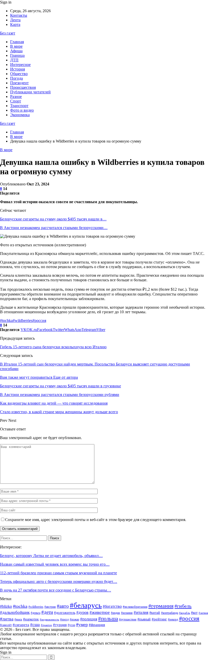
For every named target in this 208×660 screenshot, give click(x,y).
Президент (19, 83)
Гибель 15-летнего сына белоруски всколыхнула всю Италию (53, 347)
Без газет (7, 33)
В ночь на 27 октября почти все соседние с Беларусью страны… (55, 590)
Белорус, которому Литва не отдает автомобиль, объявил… (51, 555)
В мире (16, 46)
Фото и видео (22, 110)
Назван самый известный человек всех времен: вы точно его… (55, 564)
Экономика (20, 115)
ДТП (14, 60)
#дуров (82, 612)
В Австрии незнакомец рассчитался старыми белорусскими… (54, 227)
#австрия (50, 607)
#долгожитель (64, 613)
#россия (39, 320)
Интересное (20, 64)
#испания (127, 613)
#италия (141, 612)
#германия (161, 606)
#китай (154, 613)
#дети (47, 612)
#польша (108, 619)
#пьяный (144, 619)
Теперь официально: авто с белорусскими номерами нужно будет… (58, 581)
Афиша (16, 51)
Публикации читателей (30, 92)
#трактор (46, 625)
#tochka (6, 320)
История (17, 69)
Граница (17, 55)
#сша (35, 624)
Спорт (15, 101)
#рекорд (173, 619)
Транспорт (19, 105)
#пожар (74, 619)
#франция (97, 625)
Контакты (18, 15)
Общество (19, 74)
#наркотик (31, 619)
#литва (6, 618)
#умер (82, 624)
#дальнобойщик (15, 612)
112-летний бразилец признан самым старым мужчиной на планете (58, 573)
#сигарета (21, 625)
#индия (115, 613)
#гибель (183, 606)
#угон (71, 625)
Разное (16, 96)
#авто (63, 606)
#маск (18, 619)
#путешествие (127, 619)
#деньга (35, 613)
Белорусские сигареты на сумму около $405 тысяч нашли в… (53, 219)
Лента (15, 20)
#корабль (184, 613)
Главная (17, 42)
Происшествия (23, 87)
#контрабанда (169, 613)
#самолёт (6, 625)
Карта (15, 24)
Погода (16, 78)
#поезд (64, 619)
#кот (194, 613)
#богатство (112, 606)
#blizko (6, 606)
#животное (100, 612)
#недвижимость (49, 619)
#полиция (88, 619)
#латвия (203, 613)
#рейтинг (159, 619)
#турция (60, 625)
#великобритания (135, 607)
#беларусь (86, 605)
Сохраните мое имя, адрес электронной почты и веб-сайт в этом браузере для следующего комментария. (95, 519)
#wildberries (22, 320)
